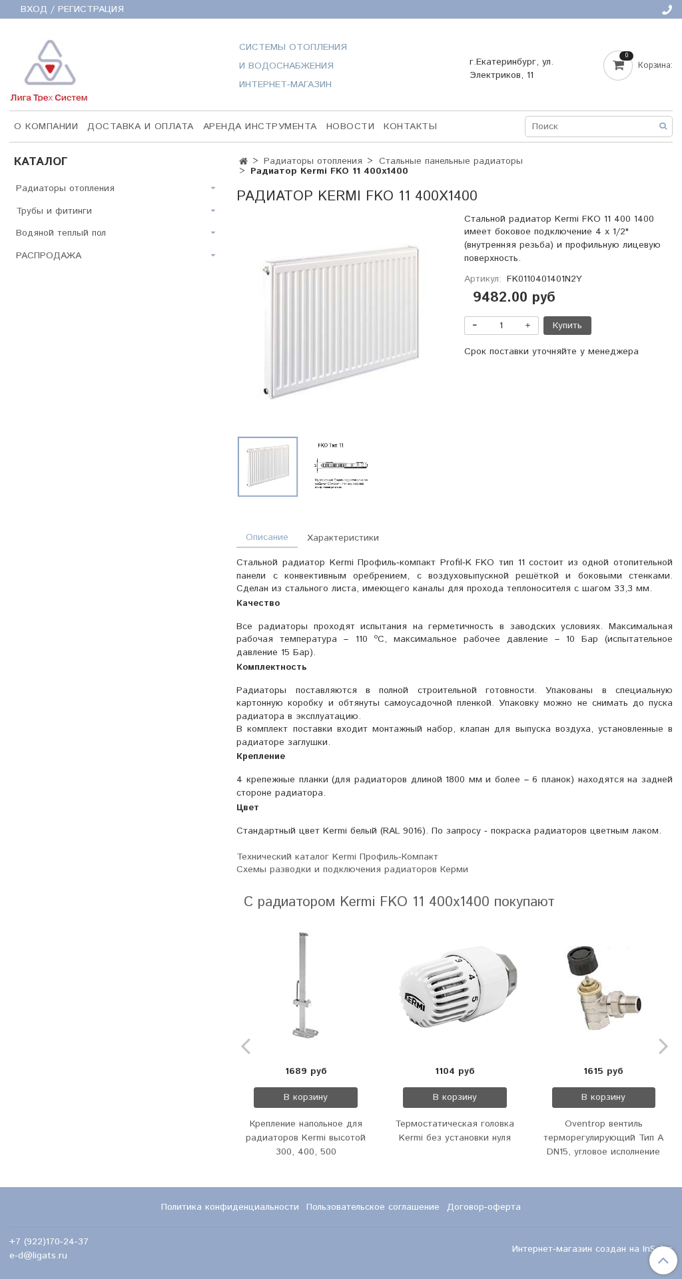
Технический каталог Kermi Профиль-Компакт (337, 857)
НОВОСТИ (350, 126)
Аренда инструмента (260, 126)
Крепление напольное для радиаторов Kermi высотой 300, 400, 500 (306, 1137)
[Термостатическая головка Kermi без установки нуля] (455, 988)
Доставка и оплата (140, 126)
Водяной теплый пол (61, 233)
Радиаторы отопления (313, 161)
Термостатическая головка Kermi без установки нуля (454, 1131)
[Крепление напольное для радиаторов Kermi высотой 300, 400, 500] (305, 988)
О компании (46, 126)
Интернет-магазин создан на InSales (592, 1249)
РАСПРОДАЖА (48, 255)
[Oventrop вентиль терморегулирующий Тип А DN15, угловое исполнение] (604, 988)
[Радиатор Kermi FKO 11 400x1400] (340, 326)
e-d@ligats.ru (38, 1255)
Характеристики (343, 538)
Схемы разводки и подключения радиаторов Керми (352, 869)
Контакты (410, 126)
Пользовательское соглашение (373, 1207)
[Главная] (243, 161)
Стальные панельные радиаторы (451, 161)
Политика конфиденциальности (230, 1207)
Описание (267, 537)
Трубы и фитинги (54, 211)
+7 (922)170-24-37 (49, 1241)
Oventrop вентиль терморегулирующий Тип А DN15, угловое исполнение (603, 1137)
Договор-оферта (484, 1207)
